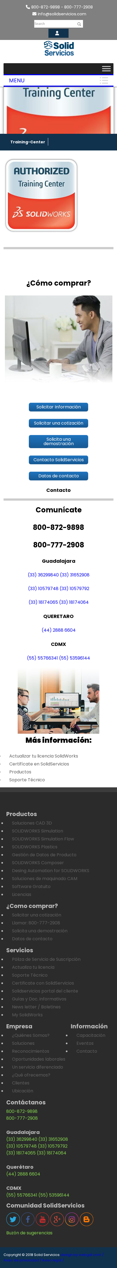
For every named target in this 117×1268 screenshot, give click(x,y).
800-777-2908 (22, 1118)
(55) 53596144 (74, 658)
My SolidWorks (27, 1015)
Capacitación (90, 1035)
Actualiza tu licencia (33, 967)
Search (39, 24)
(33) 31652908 (75, 575)
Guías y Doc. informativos (39, 999)
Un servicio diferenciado (37, 1067)
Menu (16, 80)
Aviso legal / (53, 1260)
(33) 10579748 (43, 588)
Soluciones (23, 1043)
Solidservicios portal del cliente (45, 991)
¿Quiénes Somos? (31, 1035)
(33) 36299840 (43, 575)
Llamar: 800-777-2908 (36, 923)
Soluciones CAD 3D (32, 823)
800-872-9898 (22, 1111)
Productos (20, 772)
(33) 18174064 (74, 602)
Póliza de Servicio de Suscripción (46, 959)
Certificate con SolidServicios (43, 983)
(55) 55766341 (42, 658)
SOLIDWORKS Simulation (37, 831)
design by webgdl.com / (82, 1254)
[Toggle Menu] (106, 68)
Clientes (20, 1083)
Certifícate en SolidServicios (39, 764)
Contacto (86, 1051)
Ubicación (22, 1091)
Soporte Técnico (27, 780)
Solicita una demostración (39, 931)
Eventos (85, 1043)
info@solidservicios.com (62, 14)
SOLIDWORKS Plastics (34, 847)
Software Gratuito (31, 886)
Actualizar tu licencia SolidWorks (43, 756)
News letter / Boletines (36, 1007)
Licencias (21, 894)
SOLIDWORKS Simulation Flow (43, 839)
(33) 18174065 (43, 602)
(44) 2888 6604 (59, 630)
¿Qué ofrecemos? (31, 1075)
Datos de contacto (32, 939)
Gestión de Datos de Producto (44, 855)
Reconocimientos (30, 1051)
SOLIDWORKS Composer (38, 863)
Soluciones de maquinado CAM (44, 878)
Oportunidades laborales (38, 1059)
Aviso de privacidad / (22, 1260)
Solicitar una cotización (36, 915)
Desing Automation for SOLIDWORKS (50, 870)
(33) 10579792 (74, 588)
